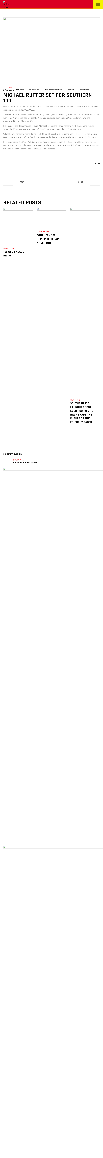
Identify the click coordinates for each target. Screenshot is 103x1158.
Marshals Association (54, 89)
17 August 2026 (76, 400)
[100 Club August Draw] (18, 226)
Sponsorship (8, 91)
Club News (19, 89)
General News (34, 89)
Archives (6, 89)
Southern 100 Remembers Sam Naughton (48, 239)
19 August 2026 (43, 232)
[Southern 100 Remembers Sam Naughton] (51, 218)
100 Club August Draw (25, 462)
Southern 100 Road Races (78, 89)
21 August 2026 (9, 248)
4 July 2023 (7, 87)
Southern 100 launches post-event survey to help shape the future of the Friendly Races (81, 413)
